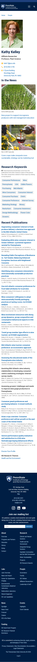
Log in (18, 656)
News (3, 603)
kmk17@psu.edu (9, 63)
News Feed (4, 609)
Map (18, 494)
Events (22, 603)
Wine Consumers (8, 192)
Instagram (13, 508)
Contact (3, 551)
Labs (3, 569)
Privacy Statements (8, 646)
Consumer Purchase (10, 196)
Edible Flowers (26, 184)
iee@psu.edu (18, 503)
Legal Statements (18, 648)
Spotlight (4, 606)
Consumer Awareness (22, 209)
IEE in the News (6, 618)
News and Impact (6, 576)
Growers (5, 217)
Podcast (3, 612)
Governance (23, 573)
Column (3, 615)
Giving (3, 548)
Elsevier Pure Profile (8, 451)
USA (16, 184)
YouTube (24, 508)
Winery (22, 204)
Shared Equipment (6, 594)
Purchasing (6, 188)
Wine (25, 180)
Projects (22, 560)
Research (23, 533)
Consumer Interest (25, 192)
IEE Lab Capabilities (7, 597)
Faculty (22, 576)
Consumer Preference (10, 200)
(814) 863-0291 (18, 498)
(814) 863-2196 (9, 67)
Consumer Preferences (11, 180)
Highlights (23, 606)
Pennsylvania (7, 184)
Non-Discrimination (20, 646)
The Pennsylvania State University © (18, 652)
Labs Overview (5, 573)
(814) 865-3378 (17, 500)
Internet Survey (28, 200)
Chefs (23, 196)
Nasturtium (6, 209)
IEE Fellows (23, 578)
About (3, 533)
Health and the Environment (10, 458)
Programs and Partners (8, 539)
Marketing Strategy (9, 204)
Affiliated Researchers (26, 581)
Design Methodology (10, 213)
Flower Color (25, 213)
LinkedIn (19, 508)
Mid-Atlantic (18, 188)
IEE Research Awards (26, 563)
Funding (4, 624)
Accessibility (31, 646)
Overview (4, 536)
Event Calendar (24, 609)
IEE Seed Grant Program (8, 628)
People (10, 15)
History (3, 545)
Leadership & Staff (25, 584)
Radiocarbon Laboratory (8, 591)
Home (3, 15)
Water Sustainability (25, 557)
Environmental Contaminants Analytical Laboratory (8, 586)
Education (4, 542)
